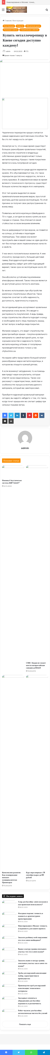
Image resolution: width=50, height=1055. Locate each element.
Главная (7, 21)
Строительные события (29, 30)
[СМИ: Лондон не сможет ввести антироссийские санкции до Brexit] (37, 562)
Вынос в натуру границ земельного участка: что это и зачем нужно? (32, 950)
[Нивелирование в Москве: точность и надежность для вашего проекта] (9, 929)
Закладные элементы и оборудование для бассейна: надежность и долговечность (29, 1001)
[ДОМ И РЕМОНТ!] (16, 10)
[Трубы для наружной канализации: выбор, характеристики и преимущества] (9, 977)
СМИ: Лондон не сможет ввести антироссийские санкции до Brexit (36, 665)
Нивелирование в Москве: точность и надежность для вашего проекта (32, 927)
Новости (20, 26)
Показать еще (25, 1024)
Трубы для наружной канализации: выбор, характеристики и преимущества (32, 976)
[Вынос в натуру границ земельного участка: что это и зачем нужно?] (9, 952)
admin (8, 51)
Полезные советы (10, 30)
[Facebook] (4, 415)
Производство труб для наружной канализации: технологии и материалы (32, 988)
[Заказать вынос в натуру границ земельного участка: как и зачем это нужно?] (9, 964)
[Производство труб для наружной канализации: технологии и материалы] (9, 989)
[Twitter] (11, 415)
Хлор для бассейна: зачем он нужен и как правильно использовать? (33, 903)
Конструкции (18, 21)
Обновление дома (33, 26)
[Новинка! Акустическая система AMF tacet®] (13, 471)
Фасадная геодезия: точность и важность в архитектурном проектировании (30, 916)
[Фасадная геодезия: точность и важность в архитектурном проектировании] (9, 917)
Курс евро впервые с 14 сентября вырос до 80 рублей (35, 875)
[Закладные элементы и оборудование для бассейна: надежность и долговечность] (9, 1001)
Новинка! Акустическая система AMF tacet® (12, 481)
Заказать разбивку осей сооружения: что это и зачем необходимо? (33, 938)
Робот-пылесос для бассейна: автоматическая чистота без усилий (32, 1012)
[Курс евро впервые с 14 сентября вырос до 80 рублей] (37, 772)
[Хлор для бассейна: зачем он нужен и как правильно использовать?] (9, 905)
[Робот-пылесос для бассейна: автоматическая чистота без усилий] (9, 1014)
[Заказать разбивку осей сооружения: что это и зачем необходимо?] (9, 941)
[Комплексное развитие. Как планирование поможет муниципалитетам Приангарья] (13, 772)
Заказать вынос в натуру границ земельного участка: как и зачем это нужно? (32, 963)
